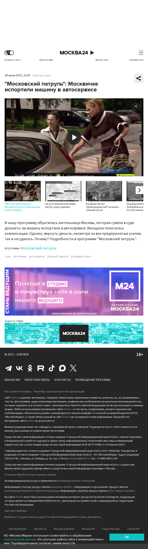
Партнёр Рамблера (16, 511)
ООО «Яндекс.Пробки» (121, 491)
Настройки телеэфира (18, 392)
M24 (26, 354)
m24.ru (14, 398)
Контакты (62, 380)
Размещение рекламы (92, 380)
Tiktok (52, 368)
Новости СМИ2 (14, 321)
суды (8, 256)
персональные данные (20, 539)
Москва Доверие (64, 529)
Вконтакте (19, 368)
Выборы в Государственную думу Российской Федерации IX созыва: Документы (53, 517)
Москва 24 (74, 53)
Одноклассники (30, 368)
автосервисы (37, 256)
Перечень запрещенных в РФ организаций (59, 392)
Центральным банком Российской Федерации (32, 491)
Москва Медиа (17, 529)
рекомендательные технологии (76, 481)
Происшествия (41, 76)
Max (62, 368)
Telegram (8, 368)
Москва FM (88, 529)
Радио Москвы (111, 529)
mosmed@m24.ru (79, 458)
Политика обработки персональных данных (30, 475)
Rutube (41, 368)
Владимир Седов (81, 256)
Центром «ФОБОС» (62, 487)
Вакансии (12, 380)
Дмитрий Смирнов (57, 256)
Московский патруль (39, 248)
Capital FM (133, 529)
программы (19, 256)
